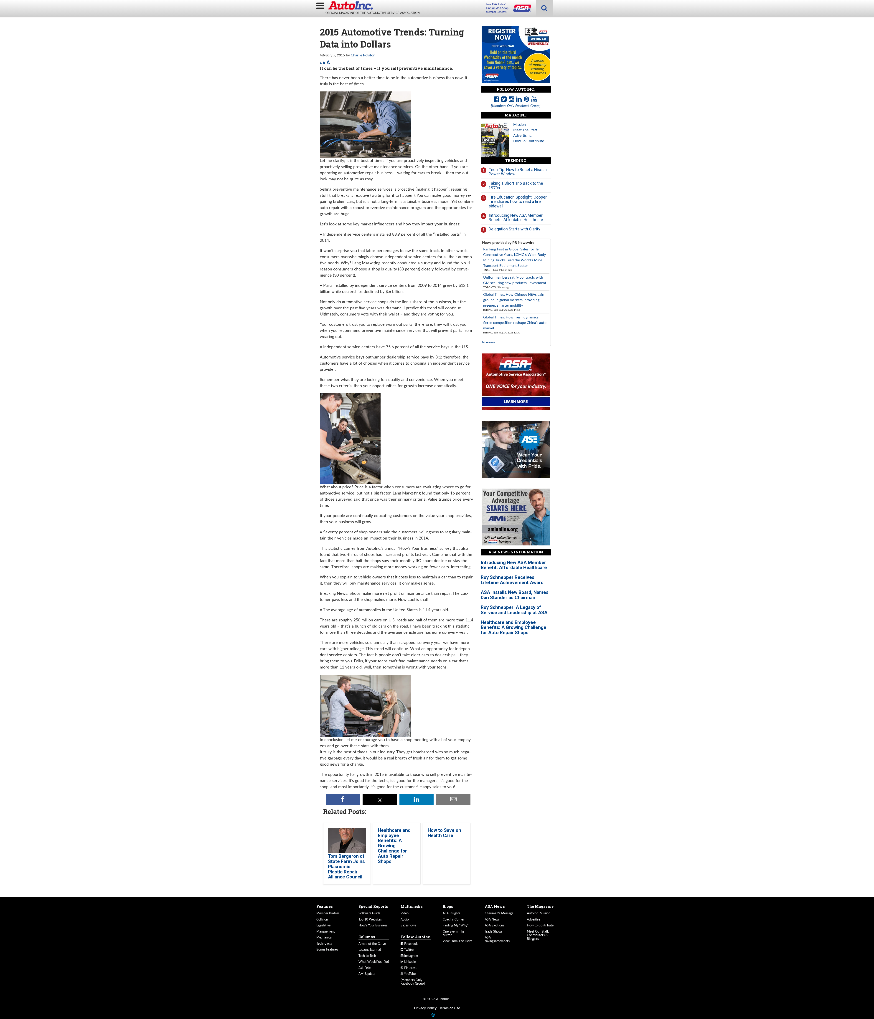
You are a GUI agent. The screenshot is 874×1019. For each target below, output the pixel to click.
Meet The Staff (525, 130)
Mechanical (324, 937)
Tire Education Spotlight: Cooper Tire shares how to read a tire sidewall (518, 201)
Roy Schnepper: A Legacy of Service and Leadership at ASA (514, 610)
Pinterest (410, 968)
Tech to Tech (367, 956)
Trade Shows (494, 931)
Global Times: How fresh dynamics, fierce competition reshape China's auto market (514, 322)
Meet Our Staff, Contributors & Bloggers (538, 935)
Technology (324, 943)
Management (325, 931)
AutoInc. (350, 5)
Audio (405, 919)
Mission (519, 124)
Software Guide (369, 913)
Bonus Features (327, 949)
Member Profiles (327, 913)
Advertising (522, 135)
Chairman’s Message (499, 913)
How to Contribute (540, 925)
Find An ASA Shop (497, 8)
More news (488, 342)
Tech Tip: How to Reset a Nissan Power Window (518, 172)
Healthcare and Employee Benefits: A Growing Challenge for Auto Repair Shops (394, 845)
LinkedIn (409, 962)
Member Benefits (496, 12)
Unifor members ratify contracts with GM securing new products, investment (514, 280)
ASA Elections (494, 925)
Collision (322, 919)
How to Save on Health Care (444, 832)
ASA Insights (451, 913)
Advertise (533, 919)
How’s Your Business (372, 925)
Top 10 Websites (370, 919)
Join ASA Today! (496, 4)
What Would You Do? (373, 962)
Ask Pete (364, 968)
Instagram (410, 956)
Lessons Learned (369, 949)
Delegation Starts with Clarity (514, 229)
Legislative (323, 925)
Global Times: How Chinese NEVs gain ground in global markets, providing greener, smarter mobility (513, 300)
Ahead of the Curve (372, 944)
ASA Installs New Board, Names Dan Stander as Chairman (515, 595)
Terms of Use (449, 1008)
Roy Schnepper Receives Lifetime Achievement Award (512, 580)
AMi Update (366, 974)
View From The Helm (457, 941)
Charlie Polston (363, 55)
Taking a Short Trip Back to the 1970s (516, 185)
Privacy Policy (425, 1008)
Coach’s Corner (453, 919)
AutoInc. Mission (538, 913)
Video (405, 913)
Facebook (410, 944)
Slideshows (408, 925)
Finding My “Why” (455, 925)
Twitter (408, 949)
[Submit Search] (544, 8)
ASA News (492, 919)
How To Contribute (528, 141)
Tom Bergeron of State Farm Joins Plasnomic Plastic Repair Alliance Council (346, 866)
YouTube (409, 974)
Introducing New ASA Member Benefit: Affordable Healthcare (516, 217)
